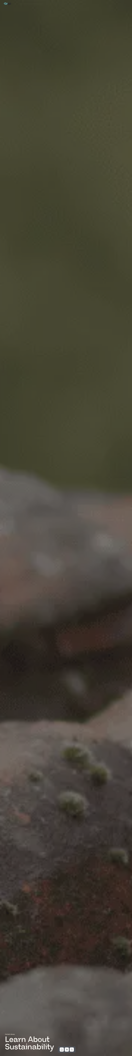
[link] (62, 1049)
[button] (62, 1049)
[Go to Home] (7, 3)
